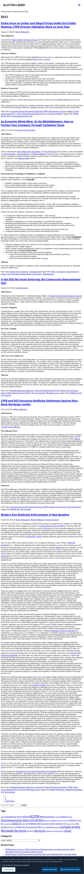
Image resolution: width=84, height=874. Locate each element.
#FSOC (70, 817)
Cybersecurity (34, 823)
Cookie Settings (8, 869)
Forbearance (20, 827)
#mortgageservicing (20, 116)
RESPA (32, 831)
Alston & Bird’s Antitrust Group (24, 40)
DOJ (30, 116)
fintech (13, 827)
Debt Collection (56, 823)
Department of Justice (58, 111)
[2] (21, 650)
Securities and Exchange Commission (26, 274)
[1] (51, 624)
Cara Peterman (50, 151)
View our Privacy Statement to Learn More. (15, 865)
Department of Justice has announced (66, 296)
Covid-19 (16, 823)
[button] (79, 5)
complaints (61, 271)
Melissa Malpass (39, 154)
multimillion (31, 536)
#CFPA (75, 114)
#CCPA (20, 817)
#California (10, 816)
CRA (22, 824)
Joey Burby (36, 151)
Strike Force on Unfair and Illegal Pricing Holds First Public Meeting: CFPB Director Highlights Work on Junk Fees (38, 24)
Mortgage (56, 827)
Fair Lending (6, 395)
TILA (61, 831)
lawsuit (77, 439)
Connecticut (7, 824)
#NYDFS (39, 820)
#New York (28, 820)
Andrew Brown (23, 154)
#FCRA (57, 817)
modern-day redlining (11, 427)
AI (62, 820)
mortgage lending (70, 827)
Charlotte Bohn (9, 154)
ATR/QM (66, 820)
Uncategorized (35, 271)
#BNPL (3, 817)
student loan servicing (53, 831)
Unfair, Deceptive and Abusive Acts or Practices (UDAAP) (40, 114)
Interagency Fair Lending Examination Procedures (35, 771)
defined (59, 547)
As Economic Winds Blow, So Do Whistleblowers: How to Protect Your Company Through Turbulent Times (37, 123)
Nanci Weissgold (24, 151)
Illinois (43, 827)
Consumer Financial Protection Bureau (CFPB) (29, 111)
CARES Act (73, 820)
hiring (46, 528)
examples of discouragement (63, 631)
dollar (39, 536)
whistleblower (48, 274)
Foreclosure (31, 827)
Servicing (39, 830)
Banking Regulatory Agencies (22, 390)
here (36, 59)
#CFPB (3, 116)
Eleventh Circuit (71, 824)
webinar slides (24, 158)
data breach (45, 824)
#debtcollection (47, 816)
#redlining (73, 393)
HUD (39, 827)
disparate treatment (73, 789)
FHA (9, 827)
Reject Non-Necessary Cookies (70, 869)
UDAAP (67, 830)
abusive (59, 820)
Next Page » (10, 801)
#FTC (9, 116)
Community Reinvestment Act (47, 390)
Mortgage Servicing (13, 831)
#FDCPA (63, 816)
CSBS (26, 824)
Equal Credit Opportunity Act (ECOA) (16, 393)
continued (5, 556)
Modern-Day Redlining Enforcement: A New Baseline (35, 514)
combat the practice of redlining (52, 526)
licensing (49, 827)
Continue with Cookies (50, 869)
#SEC (53, 271)
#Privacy (46, 820)
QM (28, 831)
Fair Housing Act (38, 393)
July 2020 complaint (39, 685)
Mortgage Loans (52, 393)
